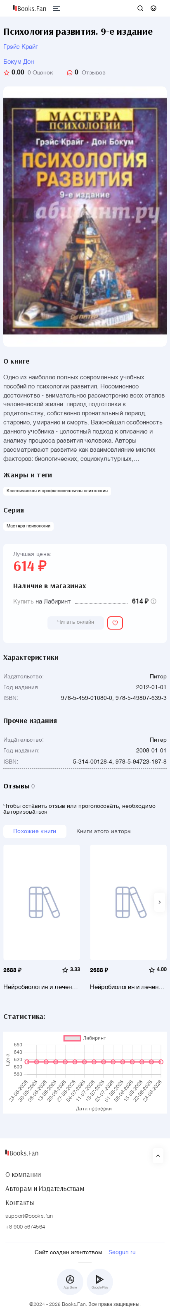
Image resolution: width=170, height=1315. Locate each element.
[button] (159, 902)
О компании (23, 1174)
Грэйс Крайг (20, 47)
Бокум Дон (18, 62)
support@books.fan (29, 1216)
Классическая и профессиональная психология (57, 491)
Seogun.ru (122, 1252)
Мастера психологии (28, 526)
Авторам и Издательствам (44, 1188)
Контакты (19, 1202)
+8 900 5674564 (25, 1227)
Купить (23, 602)
